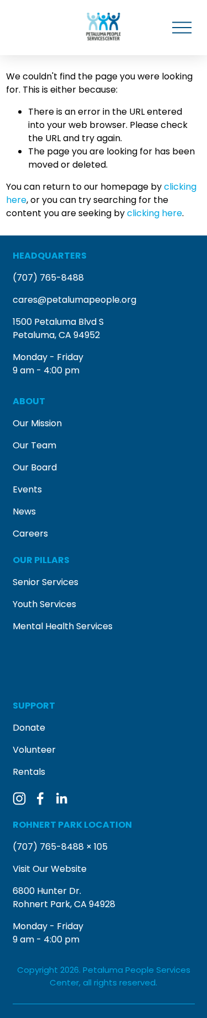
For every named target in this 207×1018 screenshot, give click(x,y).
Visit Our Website (50, 868)
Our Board (35, 467)
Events (27, 489)
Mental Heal (39, 626)
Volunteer (34, 749)
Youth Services (44, 604)
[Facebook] (40, 798)
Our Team (34, 445)
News (24, 511)
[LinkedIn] (61, 798)
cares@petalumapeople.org (74, 299)
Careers (30, 533)
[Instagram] (19, 798)
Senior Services (45, 582)
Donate (29, 727)
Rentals (29, 771)
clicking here (154, 213)
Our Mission (37, 423)
